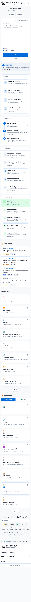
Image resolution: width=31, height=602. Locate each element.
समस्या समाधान (6, 254)
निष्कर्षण (21, 532)
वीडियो (20, 529)
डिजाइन (3, 529)
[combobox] (17, 520)
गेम (17, 534)
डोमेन (16, 529)
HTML (17, 527)
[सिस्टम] (25, 3)
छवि (7, 529)
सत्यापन (25, 532)
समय (26, 527)
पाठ (22, 524)
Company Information (8, 552)
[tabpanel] (15, 457)
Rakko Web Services (7, 557)
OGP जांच (16, 274)
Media (3, 561)
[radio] (3, 50)
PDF (24, 529)
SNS (17, 532)
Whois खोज (13, 254)
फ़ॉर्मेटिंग (10, 534)
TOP (2, 541)
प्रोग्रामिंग (12, 527)
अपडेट (4, 274)
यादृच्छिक (11, 529)
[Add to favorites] (27, 296)
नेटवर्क (26, 524)
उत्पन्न (13, 532)
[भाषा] (22, 3)
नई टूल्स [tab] (24, 399)
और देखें (15, 390)
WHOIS (12, 50)
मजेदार (21, 534)
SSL (14, 534)
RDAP (6, 50)
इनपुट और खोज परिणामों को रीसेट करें (21, 20)
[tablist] (15, 399)
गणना (28, 529)
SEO (4, 527)
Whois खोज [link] (25, 541)
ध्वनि (5, 532)
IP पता (8, 532)
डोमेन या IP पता (6, 23)
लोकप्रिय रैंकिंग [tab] (9, 399)
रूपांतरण (22, 527)
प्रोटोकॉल (5, 48)
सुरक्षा (8, 527)
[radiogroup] (15, 50)
